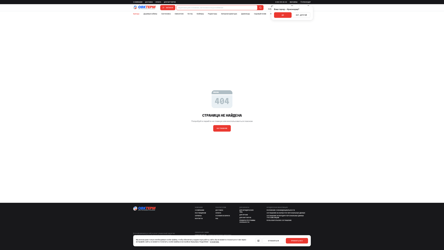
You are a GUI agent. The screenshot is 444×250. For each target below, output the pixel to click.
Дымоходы (245, 14)
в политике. (214, 242)
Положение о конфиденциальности (281, 210)
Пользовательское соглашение (279, 220)
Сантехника (166, 14)
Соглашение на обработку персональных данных (286, 213)
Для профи (243, 215)
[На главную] (144, 7)
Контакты (199, 218)
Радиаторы (212, 14)
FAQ (217, 218)
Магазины (294, 2)
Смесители (179, 14)
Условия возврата (223, 216)
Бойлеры (200, 14)
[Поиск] (260, 7)
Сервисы (198, 216)
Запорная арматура (229, 14)
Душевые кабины (150, 14)
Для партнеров (170, 2)
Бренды (136, 14)
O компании (137, 2)
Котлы (190, 14)
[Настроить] (258, 241)
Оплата (158, 2)
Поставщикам (200, 213)
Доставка (149, 2)
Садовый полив (260, 14)
